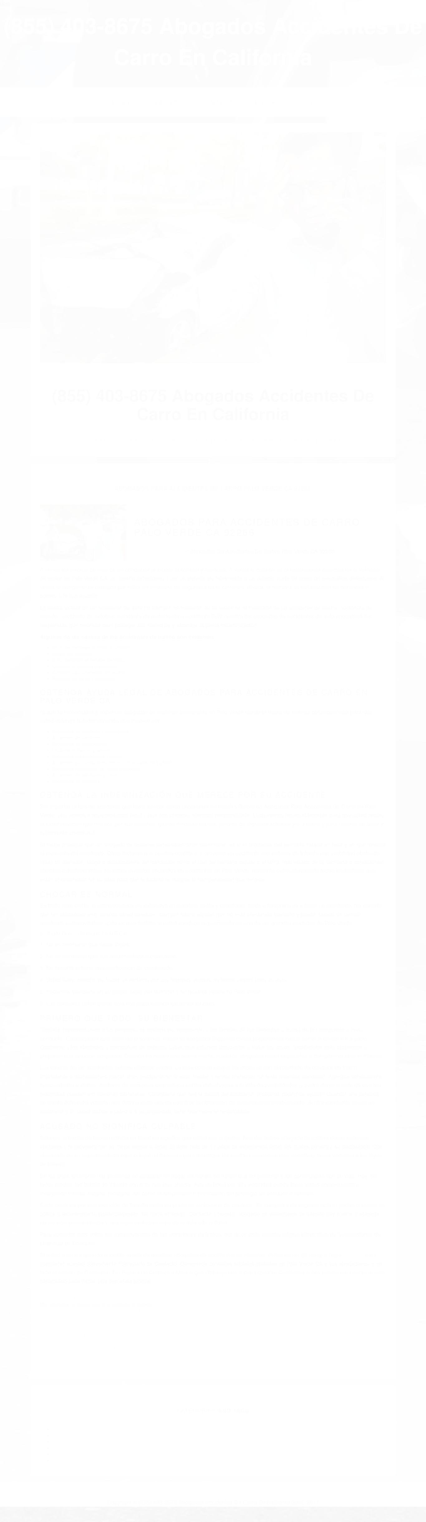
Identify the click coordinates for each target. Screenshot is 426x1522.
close (5, 3)
